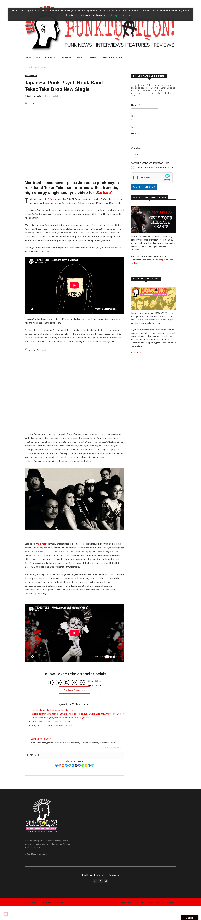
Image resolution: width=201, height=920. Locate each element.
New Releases (51, 58)
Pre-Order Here (74, 690)
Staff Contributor (34, 96)
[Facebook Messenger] (66, 765)
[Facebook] (56, 765)
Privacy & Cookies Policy (156, 902)
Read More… (128, 15)
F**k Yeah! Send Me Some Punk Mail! (154, 167)
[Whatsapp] (82, 765)
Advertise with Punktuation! (132, 902)
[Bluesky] (73, 765)
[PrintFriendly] (92, 765)
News (38, 58)
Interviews (67, 58)
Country (136, 148)
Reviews (93, 58)
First (133, 116)
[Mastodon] (79, 765)
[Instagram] (59, 765)
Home (28, 58)
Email (135, 133)
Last (133, 127)
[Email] (69, 765)
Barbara (103, 192)
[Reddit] (63, 765)
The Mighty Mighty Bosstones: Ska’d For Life (52, 710)
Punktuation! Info (111, 58)
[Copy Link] (86, 765)
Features (81, 58)
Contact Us (171, 902)
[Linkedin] (89, 765)
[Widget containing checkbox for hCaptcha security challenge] (152, 177)
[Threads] (76, 765)
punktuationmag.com (111, 747)
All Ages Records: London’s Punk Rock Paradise (53, 725)
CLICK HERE (136, 352)
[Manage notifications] (6, 914)
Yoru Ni (45, 251)
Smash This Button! (144, 187)
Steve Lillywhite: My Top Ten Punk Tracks (50, 721)
